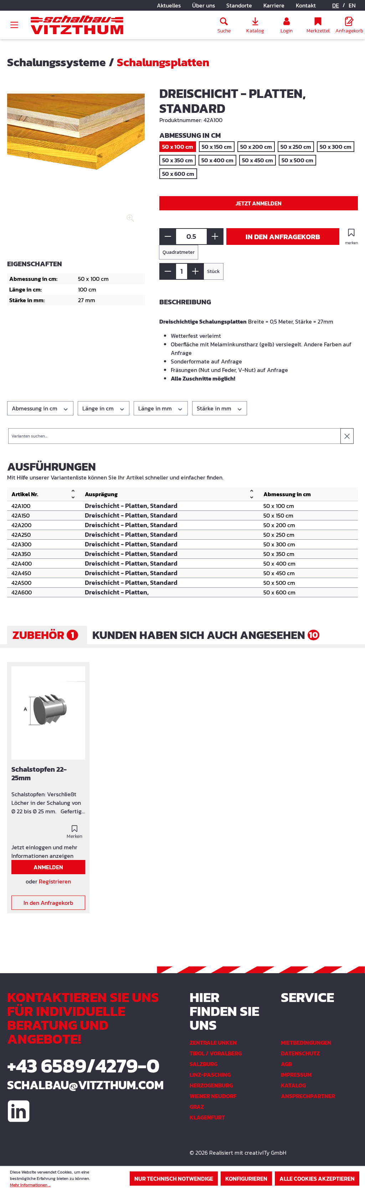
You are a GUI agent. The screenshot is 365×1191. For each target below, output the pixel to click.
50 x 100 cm (177, 146)
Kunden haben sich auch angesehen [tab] (205, 635)
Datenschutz (300, 1053)
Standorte (239, 5)
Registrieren (55, 881)
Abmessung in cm (35, 408)
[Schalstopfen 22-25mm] (48, 713)
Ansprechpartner (308, 1096)
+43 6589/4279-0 (83, 1065)
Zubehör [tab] (43, 635)
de (335, 5)
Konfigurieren (246, 1178)
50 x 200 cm (256, 146)
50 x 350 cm (177, 160)
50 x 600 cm (178, 173)
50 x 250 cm (296, 146)
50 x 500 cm (297, 160)
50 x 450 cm (257, 160)
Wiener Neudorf (213, 1096)
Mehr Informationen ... (30, 1185)
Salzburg (203, 1064)
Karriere (273, 5)
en (352, 5)
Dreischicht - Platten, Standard (131, 506)
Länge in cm (98, 408)
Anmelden (48, 867)
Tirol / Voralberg (216, 1053)
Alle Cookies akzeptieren (317, 1178)
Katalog (293, 1085)
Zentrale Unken (213, 1042)
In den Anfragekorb (283, 236)
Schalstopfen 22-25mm (39, 774)
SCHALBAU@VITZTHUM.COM (85, 1085)
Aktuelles (169, 5)
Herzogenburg (211, 1085)
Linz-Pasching (210, 1074)
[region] (76, 164)
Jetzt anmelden (259, 203)
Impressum (296, 1074)
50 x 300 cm (335, 146)
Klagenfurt (207, 1117)
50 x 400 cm (217, 160)
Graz (197, 1106)
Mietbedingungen (306, 1042)
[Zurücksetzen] (347, 436)
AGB (286, 1064)
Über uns (203, 5)
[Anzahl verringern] (167, 236)
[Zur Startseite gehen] (77, 25)
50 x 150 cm (217, 146)
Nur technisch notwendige (173, 1178)
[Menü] (14, 25)
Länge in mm (155, 408)
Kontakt (306, 5)
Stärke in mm (215, 408)
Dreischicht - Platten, (117, 592)
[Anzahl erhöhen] (215, 236)
